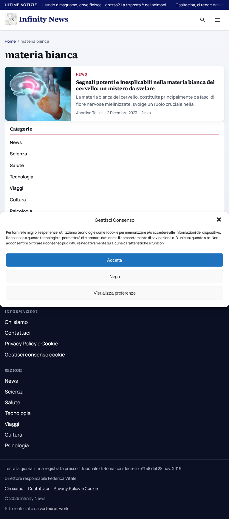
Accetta (114, 259)
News (81, 74)
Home (10, 41)
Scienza (18, 154)
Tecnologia (21, 177)
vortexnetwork (54, 508)
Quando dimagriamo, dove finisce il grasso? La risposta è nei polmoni (103, 4)
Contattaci (17, 332)
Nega (114, 276)
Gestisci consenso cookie (35, 354)
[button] (219, 220)
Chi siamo (16, 322)
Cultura (18, 200)
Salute (17, 165)
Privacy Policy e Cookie (31, 343)
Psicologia (21, 211)
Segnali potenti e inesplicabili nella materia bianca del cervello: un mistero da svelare (145, 85)
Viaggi (16, 188)
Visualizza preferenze (115, 292)
